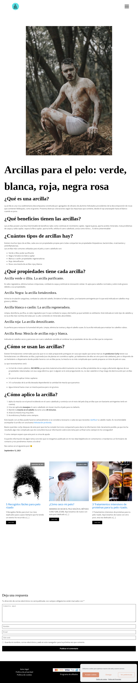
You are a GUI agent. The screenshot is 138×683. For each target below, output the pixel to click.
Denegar (109, 675)
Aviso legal (24, 669)
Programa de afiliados (69, 674)
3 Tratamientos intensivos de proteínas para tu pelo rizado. (110, 506)
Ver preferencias (126, 675)
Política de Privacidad (114, 679)
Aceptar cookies (90, 675)
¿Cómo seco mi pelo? (61, 504)
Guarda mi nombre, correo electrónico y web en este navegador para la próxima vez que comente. (45, 642)
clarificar (94, 420)
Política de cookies (101, 679)
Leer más (11, 522)
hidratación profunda (42, 422)
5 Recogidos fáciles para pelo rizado (23, 506)
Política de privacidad (24, 672)
